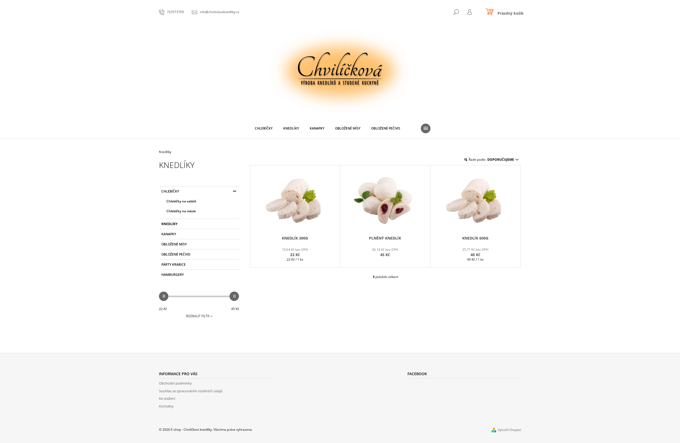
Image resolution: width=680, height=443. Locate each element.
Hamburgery (172, 274)
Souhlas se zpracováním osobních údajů (191, 391)
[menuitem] (264, 128)
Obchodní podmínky (175, 383)
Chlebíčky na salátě (181, 201)
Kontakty (166, 406)
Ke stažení (167, 398)
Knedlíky (169, 224)
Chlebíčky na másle (181, 211)
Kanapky (168, 234)
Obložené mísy (174, 244)
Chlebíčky (170, 191)
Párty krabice (173, 264)
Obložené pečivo (175, 254)
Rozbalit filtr (197, 316)
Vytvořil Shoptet (509, 430)
